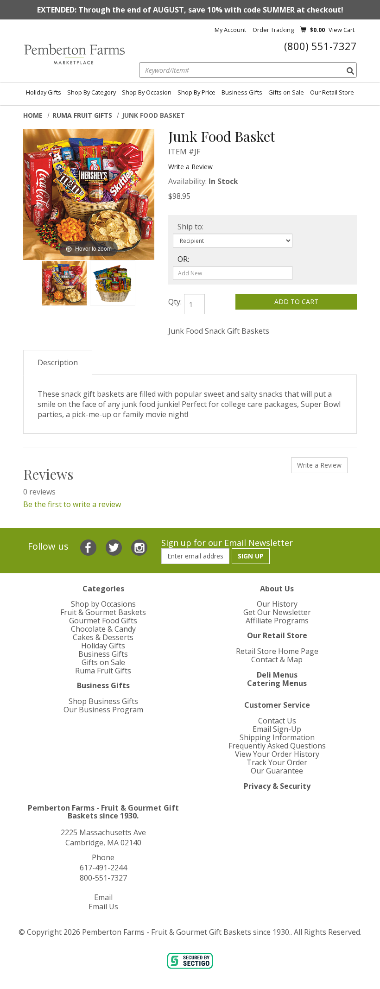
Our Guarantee (277, 771)
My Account (230, 29)
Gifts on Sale (286, 92)
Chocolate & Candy (103, 629)
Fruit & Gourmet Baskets (103, 612)
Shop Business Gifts (103, 701)
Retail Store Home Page (277, 651)
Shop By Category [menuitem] (91, 92)
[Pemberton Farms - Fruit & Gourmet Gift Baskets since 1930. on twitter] (115, 546)
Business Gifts (242, 92)
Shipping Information (277, 737)
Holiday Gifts (43, 92)
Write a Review (190, 166)
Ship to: (190, 227)
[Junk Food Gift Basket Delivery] (64, 283)
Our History (277, 604)
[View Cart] (303, 29)
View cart (342, 29)
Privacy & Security (277, 786)
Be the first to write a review (72, 504)
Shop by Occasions (103, 604)
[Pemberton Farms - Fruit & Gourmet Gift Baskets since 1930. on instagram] (139, 546)
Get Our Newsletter (277, 612)
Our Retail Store (332, 92)
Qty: (175, 302)
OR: (183, 259)
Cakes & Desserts (103, 637)
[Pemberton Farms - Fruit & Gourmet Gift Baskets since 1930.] (74, 54)
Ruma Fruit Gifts (82, 115)
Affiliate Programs (277, 620)
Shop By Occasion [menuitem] (146, 92)
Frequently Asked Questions (277, 746)
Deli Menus (277, 675)
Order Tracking (273, 29)
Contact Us (277, 720)
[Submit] (350, 70)
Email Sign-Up (277, 729)
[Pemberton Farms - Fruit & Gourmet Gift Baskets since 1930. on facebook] (89, 546)
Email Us (103, 906)
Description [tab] (58, 362)
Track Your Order (277, 762)
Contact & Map (277, 659)
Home (33, 115)
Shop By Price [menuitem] (196, 92)
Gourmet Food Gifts (103, 620)
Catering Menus (277, 683)
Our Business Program (103, 709)
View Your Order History (277, 754)
